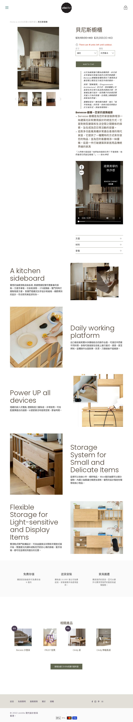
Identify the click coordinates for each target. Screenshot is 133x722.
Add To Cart (88, 64)
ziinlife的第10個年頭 (27, 22)
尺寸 (77, 48)
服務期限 (34, 701)
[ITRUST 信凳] (50, 637)
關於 (44, 701)
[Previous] (15, 99)
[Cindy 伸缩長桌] (104, 637)
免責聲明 (22, 701)
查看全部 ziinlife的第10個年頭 (66, 666)
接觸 (52, 701)
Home (12, 22)
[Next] (60, 99)
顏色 (101, 48)
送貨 (12, 701)
